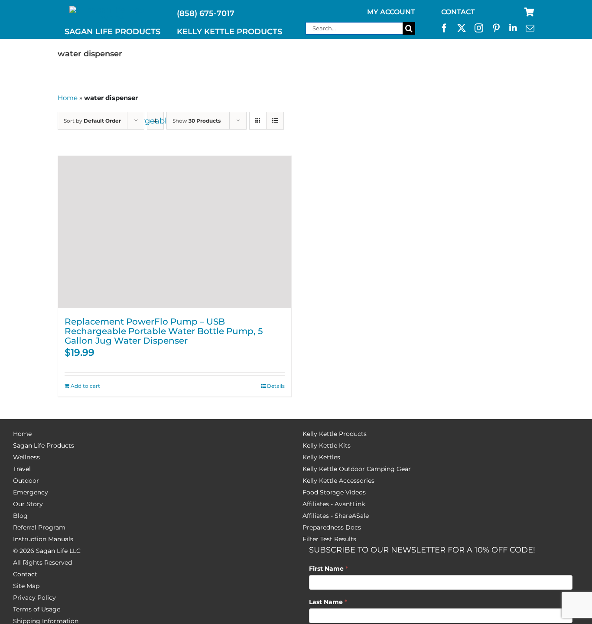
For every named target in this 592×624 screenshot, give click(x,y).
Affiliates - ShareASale (336, 516)
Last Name (328, 602)
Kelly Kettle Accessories (338, 480)
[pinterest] (496, 28)
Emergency (30, 492)
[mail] (530, 28)
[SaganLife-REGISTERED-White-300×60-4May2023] (112, 10)
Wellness (26, 457)
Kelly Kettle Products (335, 434)
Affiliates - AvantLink (334, 504)
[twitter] (461, 28)
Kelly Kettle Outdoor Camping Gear (357, 469)
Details (276, 386)
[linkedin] (513, 28)
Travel (22, 469)
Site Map (26, 586)
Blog (20, 516)
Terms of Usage (36, 609)
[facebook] (444, 28)
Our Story (28, 504)
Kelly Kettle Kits (327, 445)
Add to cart (85, 386)
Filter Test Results (329, 539)
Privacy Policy (34, 597)
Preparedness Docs (332, 527)
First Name (328, 568)
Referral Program (39, 527)
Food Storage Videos (334, 492)
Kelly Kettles (321, 457)
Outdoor (26, 480)
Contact (25, 574)
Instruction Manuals (43, 539)
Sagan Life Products (43, 445)
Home (68, 98)
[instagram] (479, 28)
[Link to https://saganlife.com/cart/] (529, 12)
